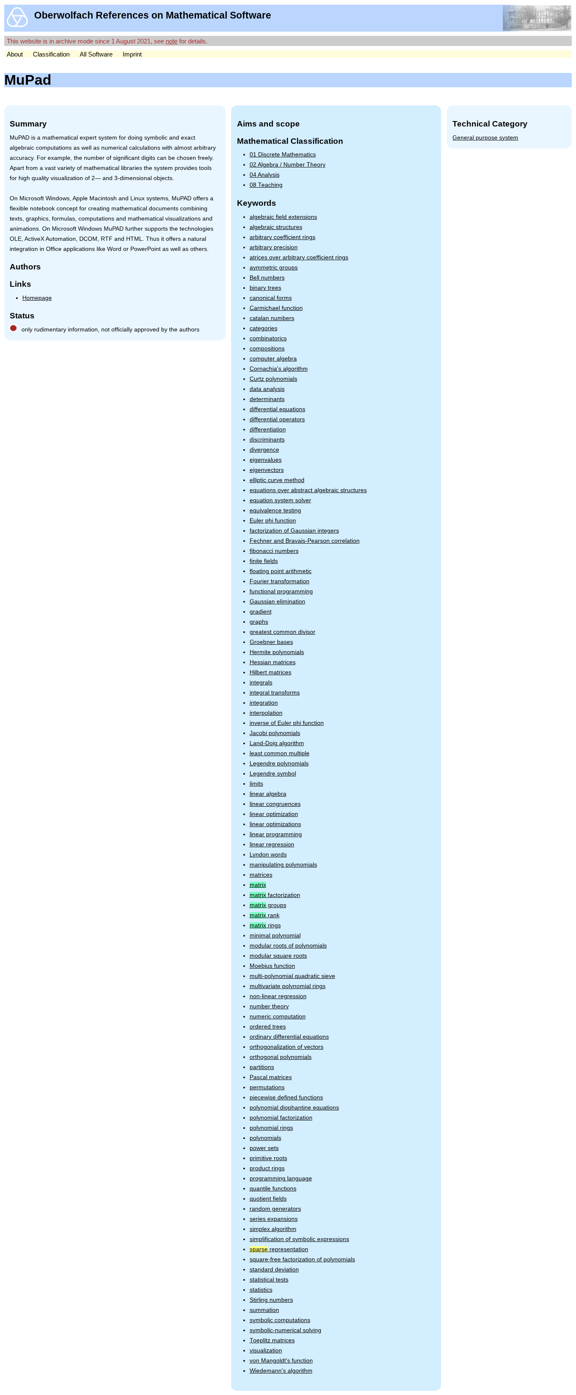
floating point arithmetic (281, 571)
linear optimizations (275, 824)
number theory (269, 1006)
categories (263, 328)
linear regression (272, 844)
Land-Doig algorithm (277, 743)
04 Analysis (265, 175)
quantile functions (273, 1188)
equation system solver (280, 500)
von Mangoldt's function (281, 1360)
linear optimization (274, 814)
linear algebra (268, 794)
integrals (261, 682)
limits (256, 784)
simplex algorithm (273, 1229)
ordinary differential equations (289, 1037)
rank (265, 915)
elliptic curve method (277, 480)
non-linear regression (278, 996)
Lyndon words (268, 854)
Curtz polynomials (273, 379)
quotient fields (268, 1199)
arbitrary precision (274, 247)
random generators (275, 1209)
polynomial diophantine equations (294, 1107)
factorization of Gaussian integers (294, 531)
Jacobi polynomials (275, 733)
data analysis (267, 389)
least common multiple (280, 753)
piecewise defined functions (286, 1097)
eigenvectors (267, 470)
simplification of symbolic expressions (299, 1239)
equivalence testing (275, 510)
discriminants (267, 439)
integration (264, 703)
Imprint (132, 54)
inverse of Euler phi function (287, 723)
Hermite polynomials (277, 652)
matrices (261, 875)
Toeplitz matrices (272, 1340)
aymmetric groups (274, 267)
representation (279, 1249)
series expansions (274, 1219)
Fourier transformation (280, 581)
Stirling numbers (271, 1300)
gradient (261, 612)
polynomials (265, 1138)
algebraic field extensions (283, 217)
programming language (281, 1178)
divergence (264, 450)
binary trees (265, 288)
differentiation (268, 429)
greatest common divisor (282, 632)
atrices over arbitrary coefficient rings (299, 257)
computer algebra (273, 358)
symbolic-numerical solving (285, 1330)
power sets (264, 1148)
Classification (51, 54)
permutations (267, 1087)
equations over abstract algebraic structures (308, 490)
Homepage (37, 298)
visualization (266, 1350)
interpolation (266, 713)
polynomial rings (271, 1128)
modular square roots (278, 956)
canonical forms (271, 298)
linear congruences (275, 804)
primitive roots (268, 1158)
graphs (259, 622)
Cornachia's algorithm (279, 369)
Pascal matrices (271, 1077)
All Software (96, 54)
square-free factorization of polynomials (302, 1259)
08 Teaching (266, 185)
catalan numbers (272, 318)
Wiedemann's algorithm (281, 1371)
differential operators (277, 419)
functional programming (281, 591)
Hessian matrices (273, 662)
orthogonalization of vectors (286, 1047)
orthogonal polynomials (281, 1057)
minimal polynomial (275, 935)
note (172, 41)
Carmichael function (276, 308)
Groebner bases (271, 642)
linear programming (276, 834)
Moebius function (272, 966)
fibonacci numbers (274, 551)
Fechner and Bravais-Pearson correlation (305, 541)
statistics (261, 1290)
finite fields (264, 561)
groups (268, 905)
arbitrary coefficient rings (282, 237)
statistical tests (269, 1280)
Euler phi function (273, 520)
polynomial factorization (281, 1118)
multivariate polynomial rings (288, 986)
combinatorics (268, 338)
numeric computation (278, 1016)
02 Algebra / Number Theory (288, 165)
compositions (267, 348)
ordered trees (268, 1026)
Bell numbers (267, 278)
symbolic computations (280, 1320)
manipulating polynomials (283, 865)
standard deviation (274, 1269)
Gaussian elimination (277, 601)
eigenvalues (266, 460)
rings (265, 925)
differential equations (277, 409)
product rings (267, 1168)
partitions (262, 1067)
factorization (275, 895)
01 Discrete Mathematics (283, 154)
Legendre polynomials (279, 763)
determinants (267, 399)
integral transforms (275, 692)
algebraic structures (276, 227)
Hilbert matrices (270, 672)
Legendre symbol (273, 773)
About (15, 54)
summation (264, 1310)
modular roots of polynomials (288, 946)
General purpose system (485, 138)
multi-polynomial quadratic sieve (292, 976)
